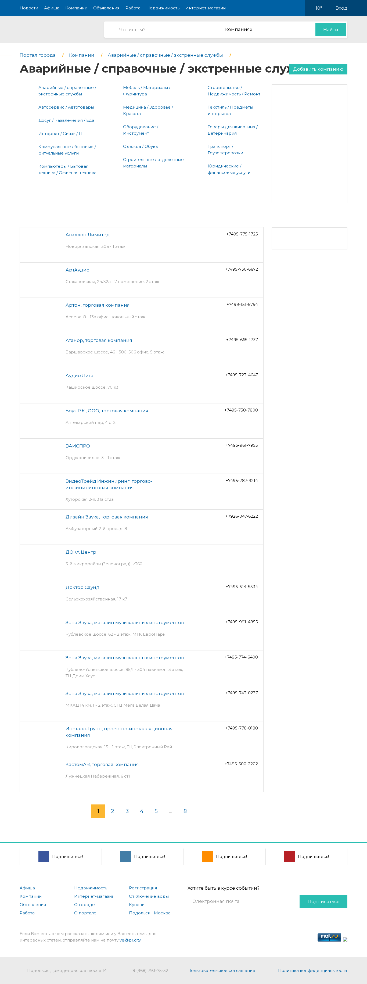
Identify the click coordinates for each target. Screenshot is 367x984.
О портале (85, 912)
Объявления (106, 7)
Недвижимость (162, 7)
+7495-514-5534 (242, 586)
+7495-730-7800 (241, 410)
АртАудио (77, 270)
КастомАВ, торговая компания (102, 764)
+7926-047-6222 (241, 516)
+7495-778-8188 (241, 728)
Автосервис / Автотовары (66, 107)
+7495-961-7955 (242, 445)
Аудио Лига (79, 375)
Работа (133, 7)
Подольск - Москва (150, 912)
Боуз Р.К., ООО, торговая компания (107, 410)
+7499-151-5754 (242, 304)
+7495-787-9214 (242, 480)
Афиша (51, 7)
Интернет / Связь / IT (60, 133)
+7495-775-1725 (242, 234)
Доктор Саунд (82, 587)
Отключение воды (149, 896)
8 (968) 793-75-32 (150, 970)
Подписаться (324, 901)
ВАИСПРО (78, 446)
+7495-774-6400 (241, 657)
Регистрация (143, 887)
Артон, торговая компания (98, 305)
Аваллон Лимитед (88, 234)
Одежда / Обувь (140, 146)
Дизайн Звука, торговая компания (107, 517)
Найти (330, 29)
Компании (76, 7)
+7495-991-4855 (241, 621)
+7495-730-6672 (241, 269)
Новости (29, 7)
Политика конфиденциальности (312, 970)
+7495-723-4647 (241, 374)
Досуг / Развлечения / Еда (66, 120)
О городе (84, 904)
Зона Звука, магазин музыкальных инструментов (125, 622)
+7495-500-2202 (241, 763)
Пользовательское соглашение (221, 970)
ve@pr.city (130, 940)
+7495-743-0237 (241, 692)
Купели (137, 904)
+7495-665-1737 (242, 339)
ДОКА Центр (81, 552)
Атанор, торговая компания (99, 340)
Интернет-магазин (205, 7)
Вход (341, 8)
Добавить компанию (318, 69)
